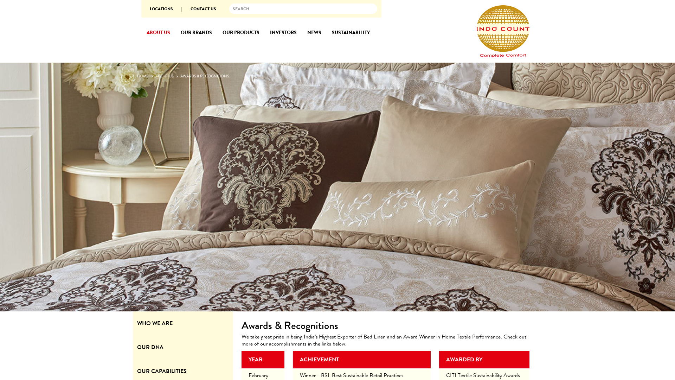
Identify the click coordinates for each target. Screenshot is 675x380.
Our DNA (150, 347)
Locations (161, 9)
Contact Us (203, 9)
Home (143, 76)
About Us (164, 76)
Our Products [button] (241, 32)
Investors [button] (283, 32)
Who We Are (155, 323)
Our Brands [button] (196, 32)
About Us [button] (158, 32)
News (314, 32)
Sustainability (351, 32)
